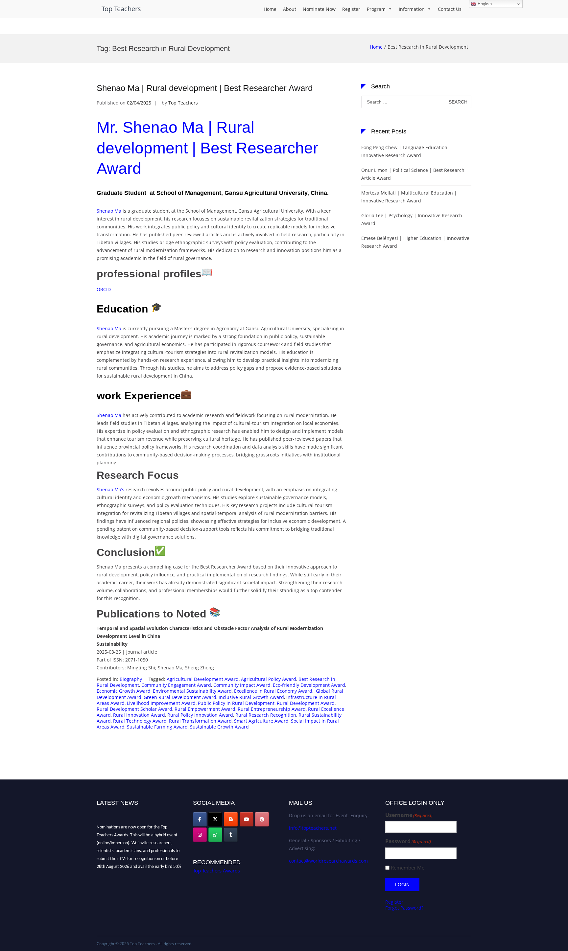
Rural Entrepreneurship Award (272, 709)
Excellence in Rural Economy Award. (274, 691)
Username (409, 815)
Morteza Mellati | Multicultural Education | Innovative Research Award (409, 197)
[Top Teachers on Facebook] (200, 819)
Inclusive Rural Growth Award (251, 697)
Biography (131, 679)
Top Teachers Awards (216, 870)
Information (412, 9)
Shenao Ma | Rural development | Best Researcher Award (205, 88)
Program (376, 9)
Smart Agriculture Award (261, 721)
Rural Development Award (306, 703)
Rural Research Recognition (265, 715)
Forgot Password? (404, 908)
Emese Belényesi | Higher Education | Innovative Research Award (415, 242)
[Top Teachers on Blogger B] (231, 819)
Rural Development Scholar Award (134, 709)
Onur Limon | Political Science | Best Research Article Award (412, 174)
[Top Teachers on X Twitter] (215, 819)
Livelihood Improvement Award (161, 703)
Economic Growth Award (124, 691)
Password (408, 841)
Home (270, 9)
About (289, 9)
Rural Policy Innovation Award (200, 715)
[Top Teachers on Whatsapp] (215, 834)
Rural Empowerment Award (205, 709)
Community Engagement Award (176, 685)
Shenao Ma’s (110, 489)
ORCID (104, 289)
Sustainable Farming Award (157, 727)
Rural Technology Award (140, 721)
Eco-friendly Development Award (309, 685)
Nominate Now (319, 9)
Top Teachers (121, 8)
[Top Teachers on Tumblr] (231, 834)
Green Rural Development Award (180, 697)
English (484, 3)
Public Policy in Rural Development (236, 703)
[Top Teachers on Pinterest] (262, 819)
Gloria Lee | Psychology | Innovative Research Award (411, 219)
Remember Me (407, 868)
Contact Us (450, 9)
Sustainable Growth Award (219, 727)
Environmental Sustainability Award (192, 691)
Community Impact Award (242, 685)
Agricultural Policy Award (268, 679)
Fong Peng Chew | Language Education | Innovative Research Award (406, 151)
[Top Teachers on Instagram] (200, 834)
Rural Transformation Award (200, 721)
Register (351, 9)
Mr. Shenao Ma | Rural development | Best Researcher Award (207, 148)
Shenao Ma (109, 211)
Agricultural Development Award (203, 679)
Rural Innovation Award (139, 715)
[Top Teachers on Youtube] (246, 819)
